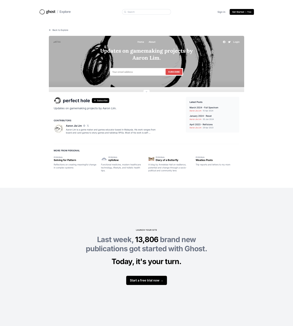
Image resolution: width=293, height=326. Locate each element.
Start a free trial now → (146, 280)
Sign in (221, 11)
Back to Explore (60, 30)
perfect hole (76, 100)
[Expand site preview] (146, 92)
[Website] (84, 125)
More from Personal (67, 150)
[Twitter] (88, 125)
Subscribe (102, 100)
